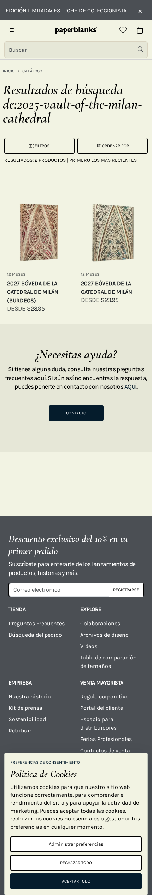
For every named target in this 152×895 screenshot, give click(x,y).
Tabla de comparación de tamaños (108, 661)
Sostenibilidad (27, 719)
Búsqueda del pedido (35, 634)
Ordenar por (115, 145)
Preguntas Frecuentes (36, 623)
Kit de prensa (25, 707)
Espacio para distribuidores (98, 723)
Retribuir (19, 730)
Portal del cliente (101, 707)
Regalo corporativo (104, 696)
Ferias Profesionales (106, 739)
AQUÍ (130, 386)
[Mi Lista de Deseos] (123, 30)
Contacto (76, 413)
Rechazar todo (76, 862)
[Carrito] (140, 30)
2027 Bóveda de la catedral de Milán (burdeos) (32, 292)
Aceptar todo (76, 881)
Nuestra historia (29, 696)
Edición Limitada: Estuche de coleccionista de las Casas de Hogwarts (68, 10)
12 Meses (16, 274)
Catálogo (32, 70)
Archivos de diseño (104, 634)
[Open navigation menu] (12, 30)
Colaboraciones (100, 623)
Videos (88, 646)
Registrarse (126, 589)
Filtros (41, 145)
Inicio (9, 70)
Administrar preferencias (76, 844)
